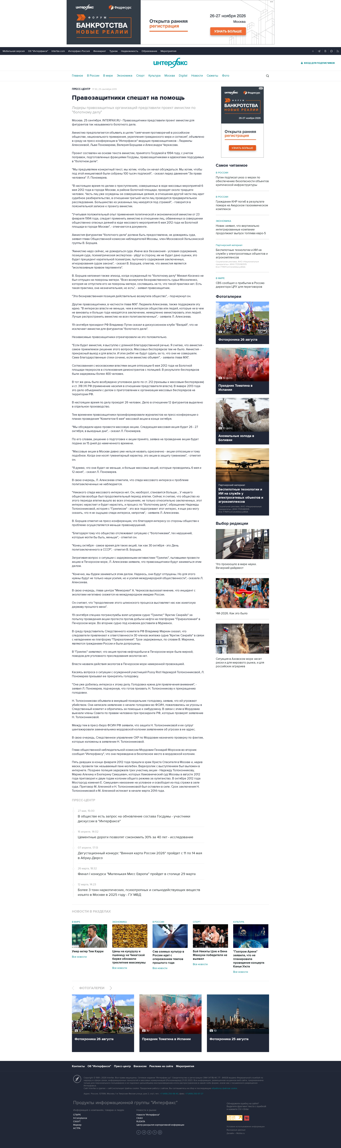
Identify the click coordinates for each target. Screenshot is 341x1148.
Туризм (113, 51)
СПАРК (77, 1114)
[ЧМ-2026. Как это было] (242, 608)
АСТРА (76, 1128)
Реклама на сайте (161, 1066)
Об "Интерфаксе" (38, 51)
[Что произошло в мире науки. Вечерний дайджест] (242, 559)
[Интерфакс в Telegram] (144, 1132)
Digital (183, 75)
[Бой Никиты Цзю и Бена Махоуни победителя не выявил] (210, 946)
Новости (197, 75)
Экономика (124, 75)
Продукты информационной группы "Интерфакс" (125, 1103)
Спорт (140, 75)
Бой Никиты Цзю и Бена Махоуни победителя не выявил (210, 955)
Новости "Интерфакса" (148, 1114)
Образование (149, 51)
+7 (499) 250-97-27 (194, 1093)
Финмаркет (99, 51)
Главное (77, 75)
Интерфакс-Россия (79, 51)
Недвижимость (129, 51)
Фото (225, 75)
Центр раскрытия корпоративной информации (160, 1124)
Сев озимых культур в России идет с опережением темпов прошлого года (168, 957)
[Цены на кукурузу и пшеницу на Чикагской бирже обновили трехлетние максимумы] (129, 946)
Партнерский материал (229, 245)
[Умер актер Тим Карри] (89, 946)
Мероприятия (168, 51)
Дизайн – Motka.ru (236, 1133)
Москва (169, 75)
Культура (154, 75)
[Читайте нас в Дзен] (138, 1132)
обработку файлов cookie (224, 1088)
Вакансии (140, 1066)
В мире (108, 75)
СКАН (139, 1118)
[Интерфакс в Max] (160, 1132)
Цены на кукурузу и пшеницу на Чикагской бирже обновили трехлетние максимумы (129, 957)
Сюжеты (212, 75)
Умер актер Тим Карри (88, 951)
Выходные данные (236, 1130)
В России (93, 75)
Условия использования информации (246, 1126)
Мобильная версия (14, 51)
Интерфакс (170, 63)
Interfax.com (58, 51)
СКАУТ (76, 1121)
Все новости (79, 956)
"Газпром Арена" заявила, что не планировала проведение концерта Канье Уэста (248, 959)
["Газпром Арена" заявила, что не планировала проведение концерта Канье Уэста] (250, 947)
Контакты (78, 1066)
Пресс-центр (81, 89)
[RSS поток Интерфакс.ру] (154, 1132)
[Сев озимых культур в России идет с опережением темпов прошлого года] (170, 947)
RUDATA (140, 1121)
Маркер (77, 1124)
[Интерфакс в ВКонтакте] (149, 1132)
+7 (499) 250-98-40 (169, 1093)
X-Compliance (80, 1118)
